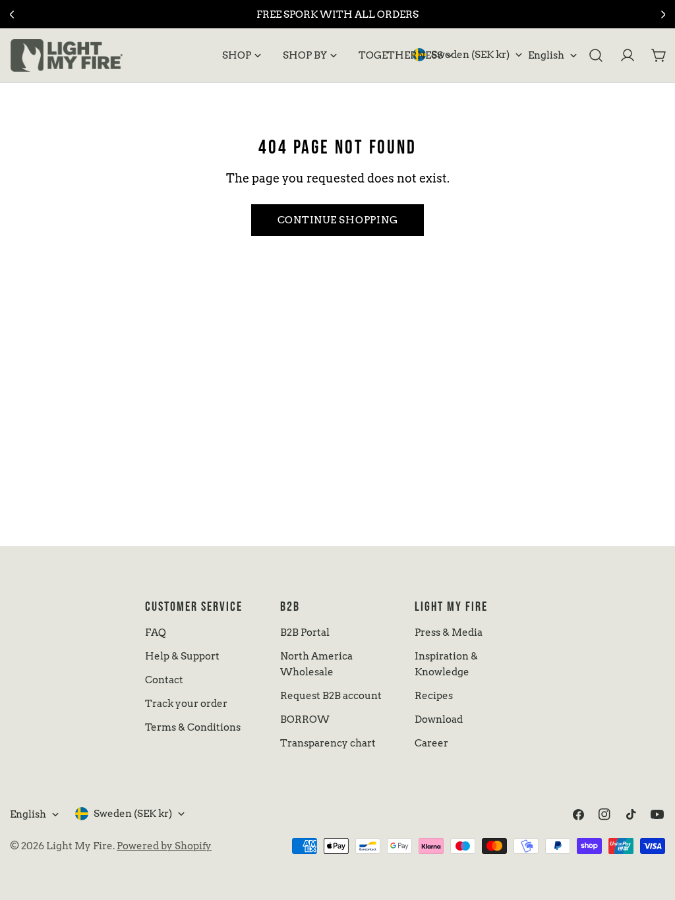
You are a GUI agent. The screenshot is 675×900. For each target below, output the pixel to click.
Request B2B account (331, 696)
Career (431, 743)
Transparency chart (328, 743)
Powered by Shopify (164, 846)
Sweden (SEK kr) (470, 55)
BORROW (305, 719)
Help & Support (182, 656)
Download (439, 719)
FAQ (155, 632)
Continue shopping (338, 220)
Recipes (434, 696)
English (546, 55)
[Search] (596, 55)
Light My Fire (79, 846)
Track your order (186, 704)
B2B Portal (305, 632)
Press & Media (449, 632)
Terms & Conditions (193, 727)
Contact (164, 680)
